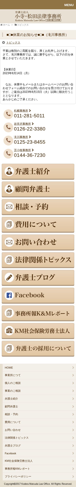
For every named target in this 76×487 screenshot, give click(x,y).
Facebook (10, 453)
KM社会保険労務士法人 (19, 460)
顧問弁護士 (11, 406)
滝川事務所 (21, 137)
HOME (9, 367)
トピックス (13, 42)
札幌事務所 (21, 110)
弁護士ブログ (13, 445)
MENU (69, 5)
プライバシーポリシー (18, 476)
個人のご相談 (13, 382)
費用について (13, 422)
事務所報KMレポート (17, 468)
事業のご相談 (13, 390)
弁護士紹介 (11, 398)
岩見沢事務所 (22, 123)
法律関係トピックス (17, 437)
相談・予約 (11, 414)
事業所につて (13, 375)
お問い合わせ (13, 429)
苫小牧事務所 (22, 150)
